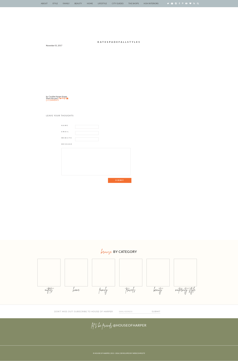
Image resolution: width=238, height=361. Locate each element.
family (103, 289)
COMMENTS (53, 100)
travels (130, 289)
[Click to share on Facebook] (59, 98)
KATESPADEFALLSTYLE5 (119, 42)
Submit (156, 311)
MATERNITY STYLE (185, 289)
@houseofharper (129, 325)
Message (66, 144)
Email (65, 131)
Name (64, 125)
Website (66, 138)
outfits (49, 289)
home (76, 289)
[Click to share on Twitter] (61, 98)
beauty (158, 289)
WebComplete (139, 353)
